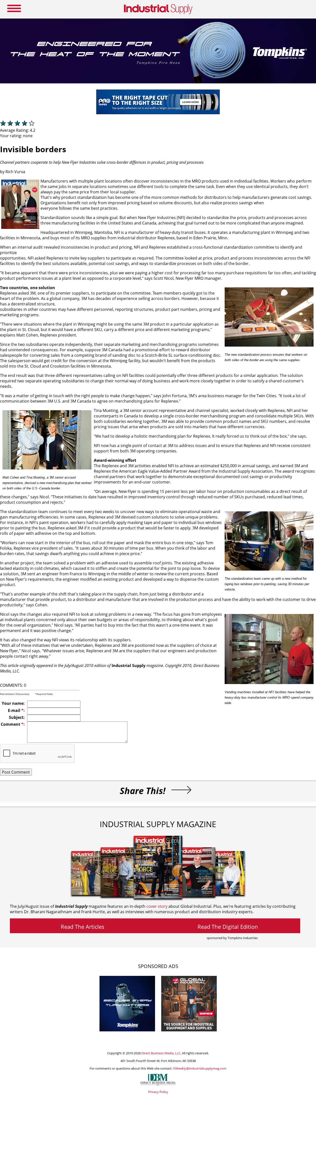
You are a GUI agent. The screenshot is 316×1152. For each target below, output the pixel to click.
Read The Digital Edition (228, 926)
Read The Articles (82, 926)
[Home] (158, 13)
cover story (156, 906)
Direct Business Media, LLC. (161, 1053)
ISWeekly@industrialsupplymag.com (199, 1068)
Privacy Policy (158, 1092)
